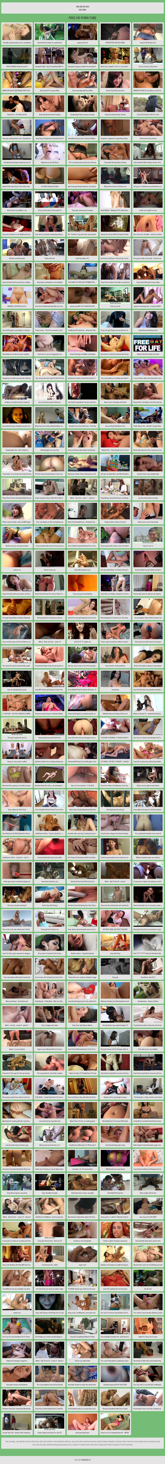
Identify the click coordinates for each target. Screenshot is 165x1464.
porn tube (82, 9)
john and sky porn (82, 6)
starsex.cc (86, 1460)
